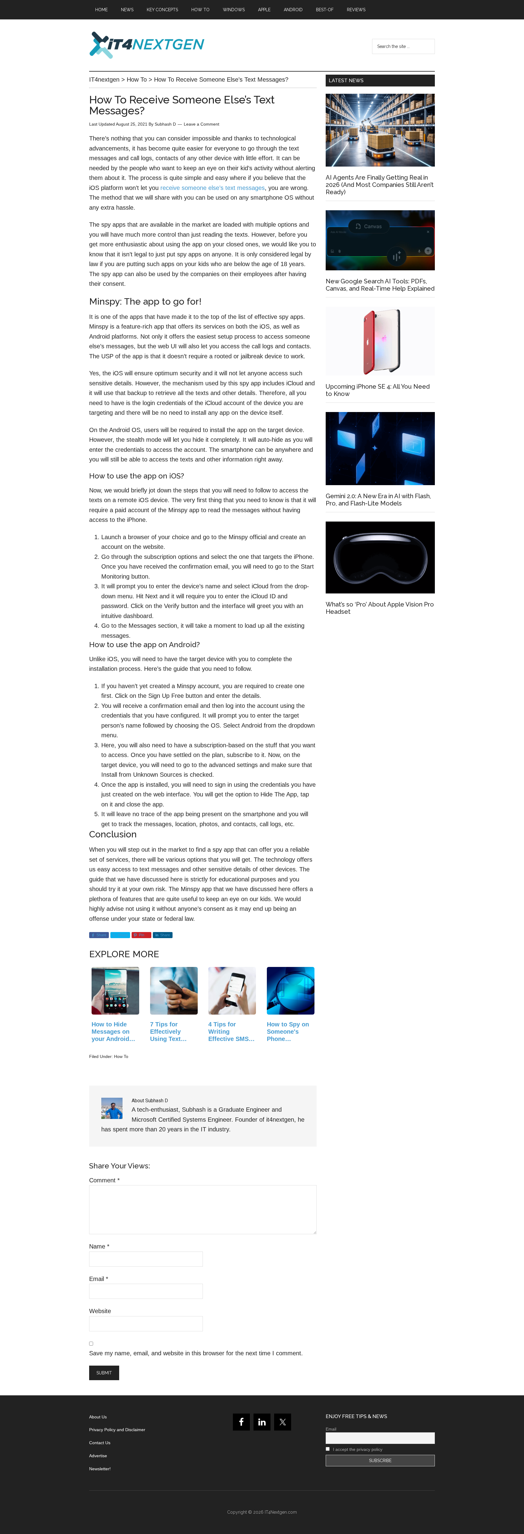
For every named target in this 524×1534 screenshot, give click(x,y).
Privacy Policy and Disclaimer (117, 1429)
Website (100, 1311)
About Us (98, 1416)
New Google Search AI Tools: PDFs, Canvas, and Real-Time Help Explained (380, 285)
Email (98, 1279)
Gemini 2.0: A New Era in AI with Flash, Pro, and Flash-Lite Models (378, 499)
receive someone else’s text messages (212, 187)
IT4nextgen (146, 45)
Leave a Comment (201, 124)
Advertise (98, 1455)
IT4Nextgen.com (281, 1512)
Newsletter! (100, 1468)
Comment (104, 1180)
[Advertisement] (380, 674)
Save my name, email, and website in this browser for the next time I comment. (196, 1353)
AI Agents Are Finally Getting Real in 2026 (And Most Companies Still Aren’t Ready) (380, 185)
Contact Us (99, 1442)
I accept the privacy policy (357, 1449)
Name (99, 1246)
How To (121, 1056)
